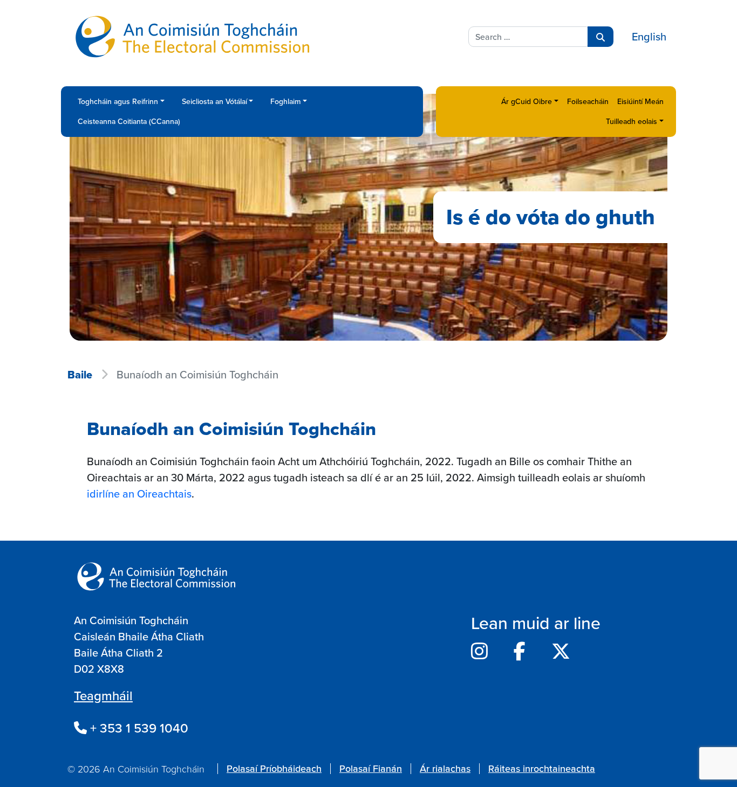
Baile (79, 375)
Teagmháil (103, 695)
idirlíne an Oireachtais (139, 493)
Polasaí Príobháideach (274, 768)
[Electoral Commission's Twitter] (560, 651)
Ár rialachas (445, 768)
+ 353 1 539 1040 (137, 728)
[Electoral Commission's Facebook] (520, 651)
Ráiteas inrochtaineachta (541, 768)
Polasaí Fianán (370, 768)
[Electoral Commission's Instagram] (479, 651)
